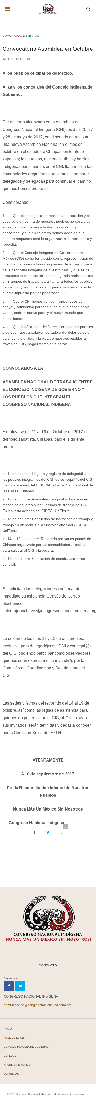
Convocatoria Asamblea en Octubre (48, 49)
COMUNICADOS (13, 35)
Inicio (8, 1028)
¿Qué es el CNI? (15, 1037)
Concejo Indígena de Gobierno (26, 1046)
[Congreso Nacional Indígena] (48, 9)
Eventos (32, 35)
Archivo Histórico (17, 1064)
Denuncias (11, 1073)
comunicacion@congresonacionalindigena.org (37, 1005)
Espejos (10, 1055)
